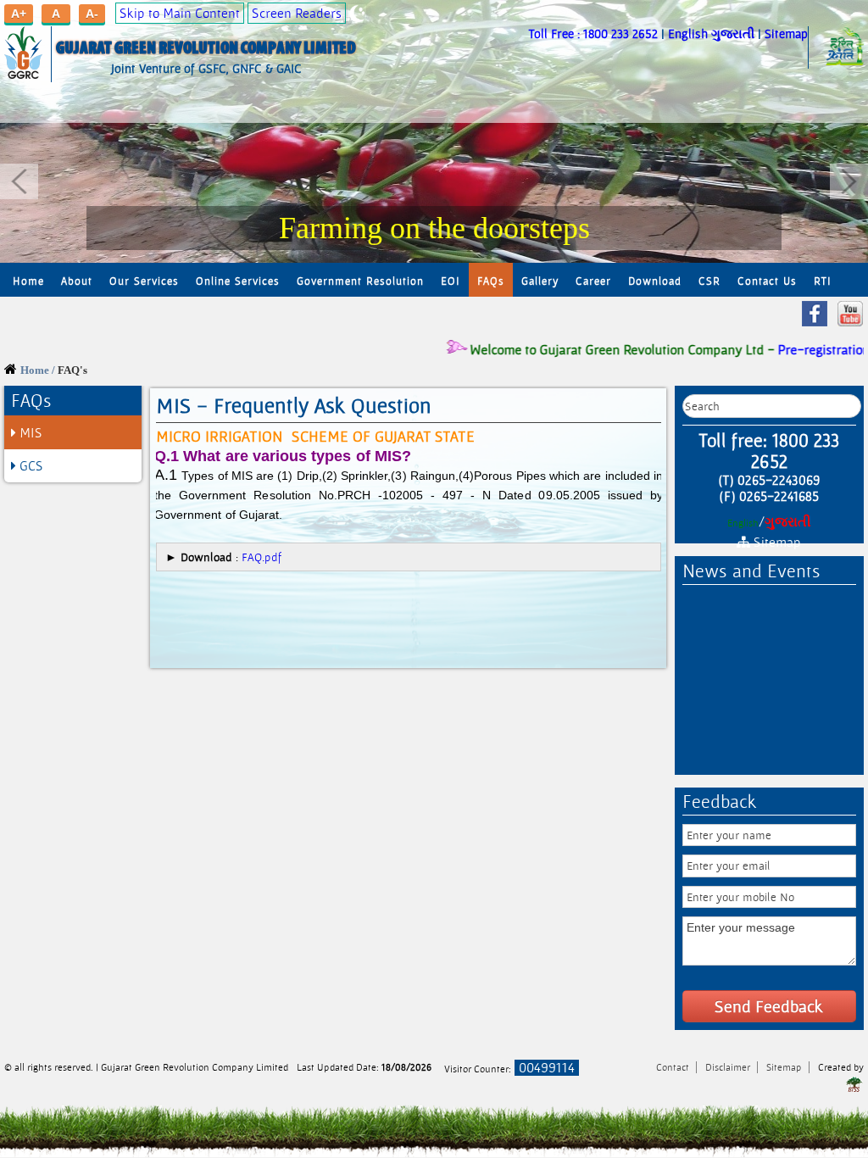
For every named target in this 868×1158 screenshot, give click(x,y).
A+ (18, 13)
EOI (450, 281)
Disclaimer (729, 1067)
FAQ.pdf (262, 557)
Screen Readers (297, 13)
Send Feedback (769, 1006)
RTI (823, 281)
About (76, 281)
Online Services (238, 281)
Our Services (144, 281)
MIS (29, 433)
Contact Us (767, 281)
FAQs (490, 281)
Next (849, 181)
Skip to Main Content (180, 13)
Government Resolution (360, 281)
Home (28, 281)
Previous (19, 181)
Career (593, 281)
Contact (674, 1067)
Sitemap (786, 33)
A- (92, 13)
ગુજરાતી (732, 33)
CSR (709, 281)
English (688, 33)
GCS (29, 466)
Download (655, 281)
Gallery (540, 281)
